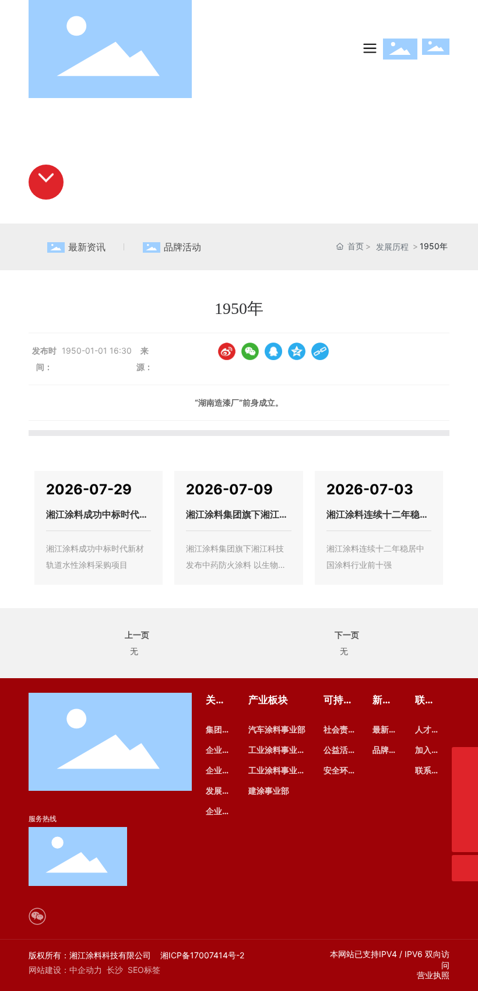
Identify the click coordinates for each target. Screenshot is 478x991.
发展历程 (392, 247)
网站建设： (49, 970)
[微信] (250, 351)
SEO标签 (144, 970)
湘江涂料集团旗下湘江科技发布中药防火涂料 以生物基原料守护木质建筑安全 (236, 564)
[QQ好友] (273, 351)
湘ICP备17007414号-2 (202, 955)
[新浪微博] (227, 351)
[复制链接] (320, 351)
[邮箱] (465, 786)
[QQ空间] (296, 351)
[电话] (465, 813)
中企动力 (85, 970)
